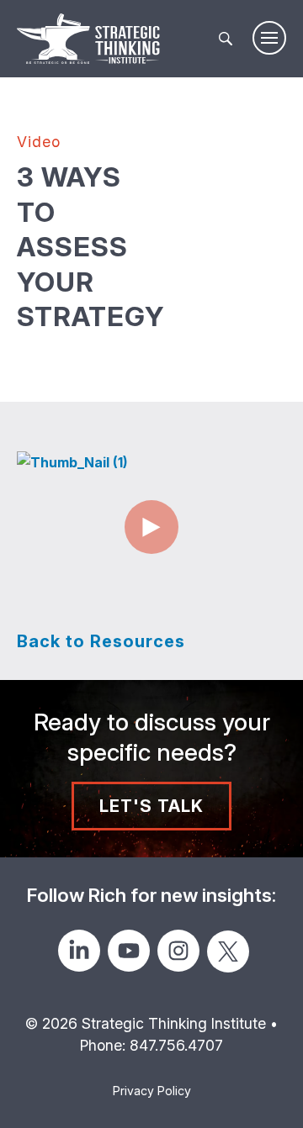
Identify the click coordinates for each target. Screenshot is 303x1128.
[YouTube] (129, 951)
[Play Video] (151, 527)
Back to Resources (101, 641)
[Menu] (269, 38)
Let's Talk (151, 806)
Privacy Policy (152, 1090)
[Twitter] (228, 951)
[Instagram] (178, 951)
